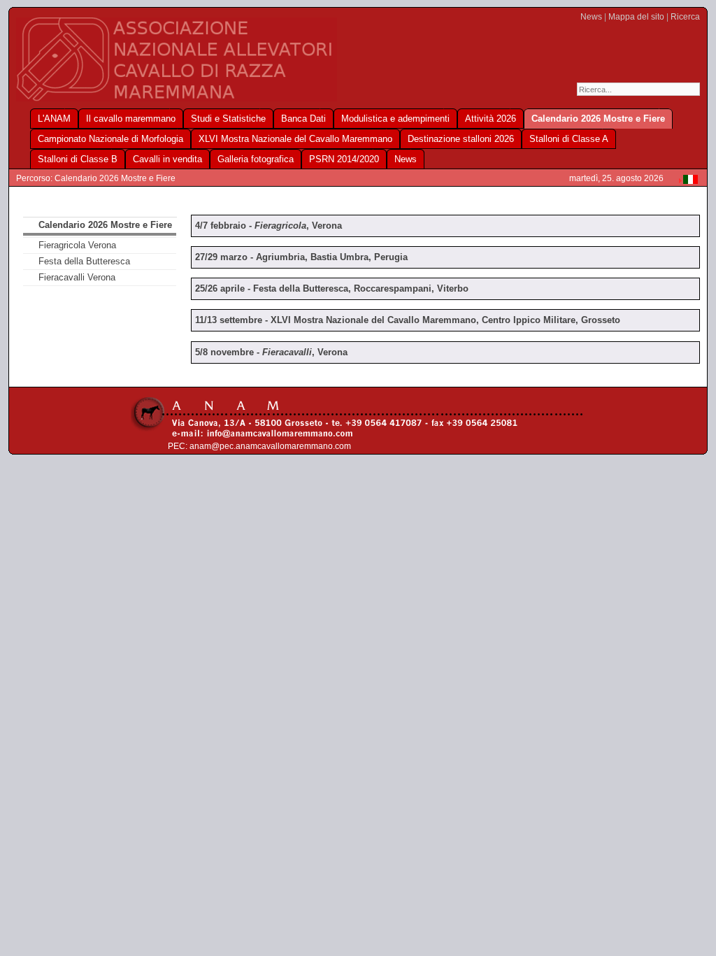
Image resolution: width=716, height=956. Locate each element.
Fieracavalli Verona (76, 277)
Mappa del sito (636, 17)
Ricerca (685, 17)
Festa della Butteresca (84, 261)
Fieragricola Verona (77, 245)
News (591, 17)
